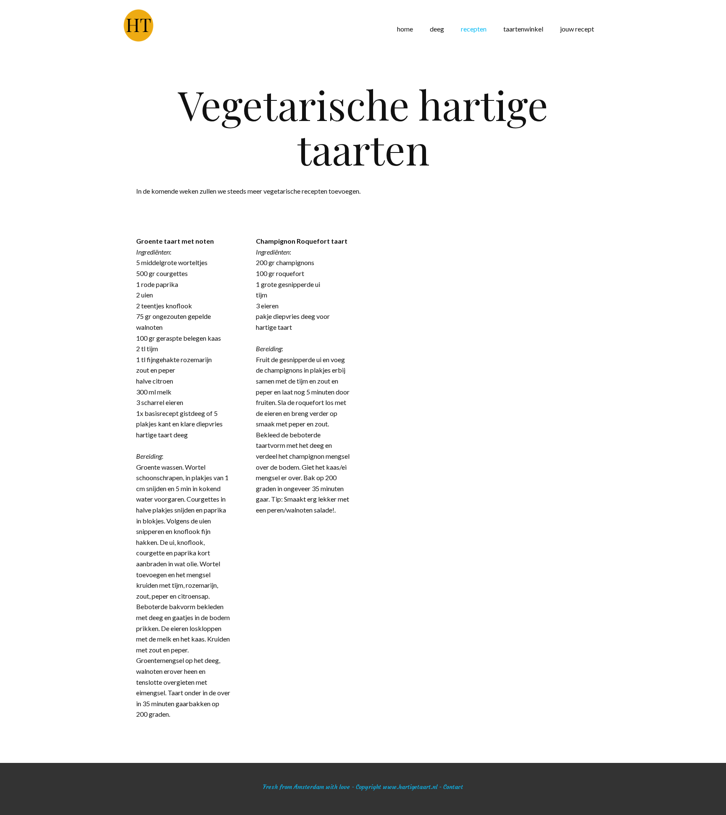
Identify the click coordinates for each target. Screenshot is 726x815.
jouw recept (577, 29)
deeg (437, 29)
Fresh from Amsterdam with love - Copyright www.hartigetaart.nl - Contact (363, 787)
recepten (474, 29)
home (405, 29)
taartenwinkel (523, 29)
